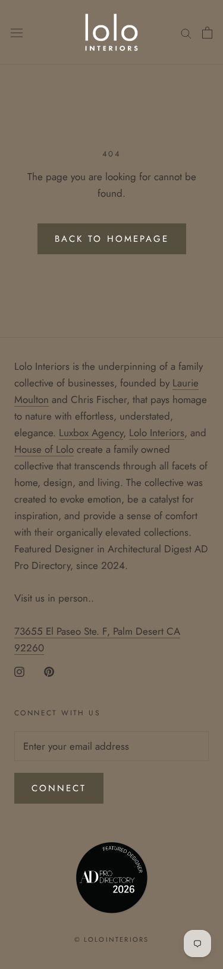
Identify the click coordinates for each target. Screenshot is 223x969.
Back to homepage (112, 238)
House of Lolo (44, 449)
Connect (59, 788)
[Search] (186, 32)
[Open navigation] (17, 32)
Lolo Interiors (156, 433)
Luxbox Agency (91, 433)
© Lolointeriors (111, 939)
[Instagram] (19, 671)
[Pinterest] (49, 671)
